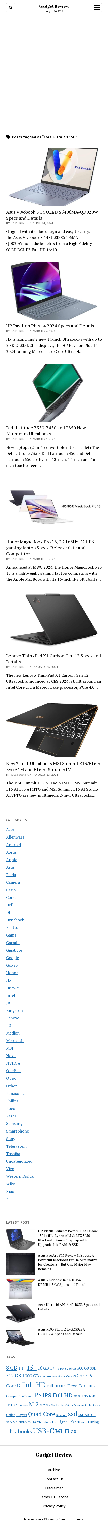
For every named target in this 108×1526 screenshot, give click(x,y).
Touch (81, 1422)
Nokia (11, 1055)
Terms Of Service (54, 1496)
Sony (10, 1138)
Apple (11, 859)
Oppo (11, 1078)
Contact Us (54, 1478)
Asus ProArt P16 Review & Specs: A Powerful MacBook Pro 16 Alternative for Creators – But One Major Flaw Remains (68, 1262)
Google (12, 957)
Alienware (15, 837)
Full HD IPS (56, 1386)
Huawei (12, 988)
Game (11, 935)
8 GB (11, 1367)
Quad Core (41, 1414)
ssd (72, 1413)
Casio (11, 890)
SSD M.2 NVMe (16, 1422)
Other (11, 1086)
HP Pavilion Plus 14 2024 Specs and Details (50, 326)
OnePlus (13, 1070)
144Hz (62, 1368)
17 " (53, 1368)
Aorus (11, 852)
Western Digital (20, 1176)
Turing (93, 1421)
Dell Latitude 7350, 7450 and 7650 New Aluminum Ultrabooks (46, 431)
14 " (22, 1368)
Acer (10, 829)
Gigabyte (14, 950)
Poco (10, 1108)
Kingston (14, 1010)
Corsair (12, 897)
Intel (10, 995)
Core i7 (13, 1386)
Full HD (34, 1384)
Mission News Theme (39, 1519)
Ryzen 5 (61, 1415)
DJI (9, 912)
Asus (10, 867)
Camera (13, 882)
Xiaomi (12, 1191)
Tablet (32, 1422)
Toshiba (13, 1153)
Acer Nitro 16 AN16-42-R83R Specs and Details (69, 1306)
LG (8, 1025)
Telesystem (16, 1146)
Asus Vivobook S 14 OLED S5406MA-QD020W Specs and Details (52, 215)
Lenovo (12, 1018)
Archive (54, 1469)
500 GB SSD (87, 1368)
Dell (9, 905)
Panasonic (15, 1093)
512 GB (13, 1375)
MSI (9, 1048)
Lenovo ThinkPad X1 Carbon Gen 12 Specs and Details (53, 659)
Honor (12, 972)
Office (10, 1414)
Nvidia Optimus (74, 1405)
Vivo (10, 1168)
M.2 (34, 1404)
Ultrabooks (19, 1431)
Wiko (10, 1184)
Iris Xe (12, 1405)
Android (13, 844)
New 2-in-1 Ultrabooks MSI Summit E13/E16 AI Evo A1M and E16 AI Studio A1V (54, 766)
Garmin (13, 942)
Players (21, 1415)
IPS (37, 1395)
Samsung (14, 1123)
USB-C (43, 1430)
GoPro (12, 965)
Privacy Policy (54, 1505)
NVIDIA (13, 1063)
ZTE (10, 1199)
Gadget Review (54, 6)
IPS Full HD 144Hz (85, 1396)
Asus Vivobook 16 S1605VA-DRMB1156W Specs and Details (62, 1282)
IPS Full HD (57, 1395)
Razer (11, 1116)
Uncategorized (19, 1161)
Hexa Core (77, 1386)
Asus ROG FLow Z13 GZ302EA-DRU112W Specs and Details (62, 1331)
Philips (12, 1101)
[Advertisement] (54, 75)
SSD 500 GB (87, 1415)
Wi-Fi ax (66, 1431)
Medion (13, 1033)
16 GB (43, 1368)
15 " (32, 1367)
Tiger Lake (66, 1422)
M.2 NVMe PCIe (52, 1405)
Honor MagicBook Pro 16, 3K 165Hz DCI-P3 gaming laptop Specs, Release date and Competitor (50, 547)
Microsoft (15, 1040)
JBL (9, 1003)
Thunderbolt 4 (46, 1422)
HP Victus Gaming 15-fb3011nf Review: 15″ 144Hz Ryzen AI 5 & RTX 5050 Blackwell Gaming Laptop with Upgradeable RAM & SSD (68, 1238)
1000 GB (30, 1376)
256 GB (71, 1368)
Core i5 (84, 1375)
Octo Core (92, 1405)
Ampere (51, 1376)
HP (9, 980)
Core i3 (71, 1376)
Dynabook (15, 920)
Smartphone (17, 1131)
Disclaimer (54, 1487)
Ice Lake (25, 1396)
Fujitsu (12, 927)
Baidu (11, 874)
